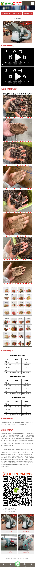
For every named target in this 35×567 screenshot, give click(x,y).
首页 (3, 566)
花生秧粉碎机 (25, 552)
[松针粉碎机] (9, 542)
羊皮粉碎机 (9, 531)
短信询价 (31, 566)
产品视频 (24, 566)
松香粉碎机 (26, 531)
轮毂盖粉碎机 (12, 511)
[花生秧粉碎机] (25, 542)
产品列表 (10, 566)
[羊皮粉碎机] (9, 521)
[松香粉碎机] (25, 521)
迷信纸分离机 (12, 509)
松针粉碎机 (9, 552)
